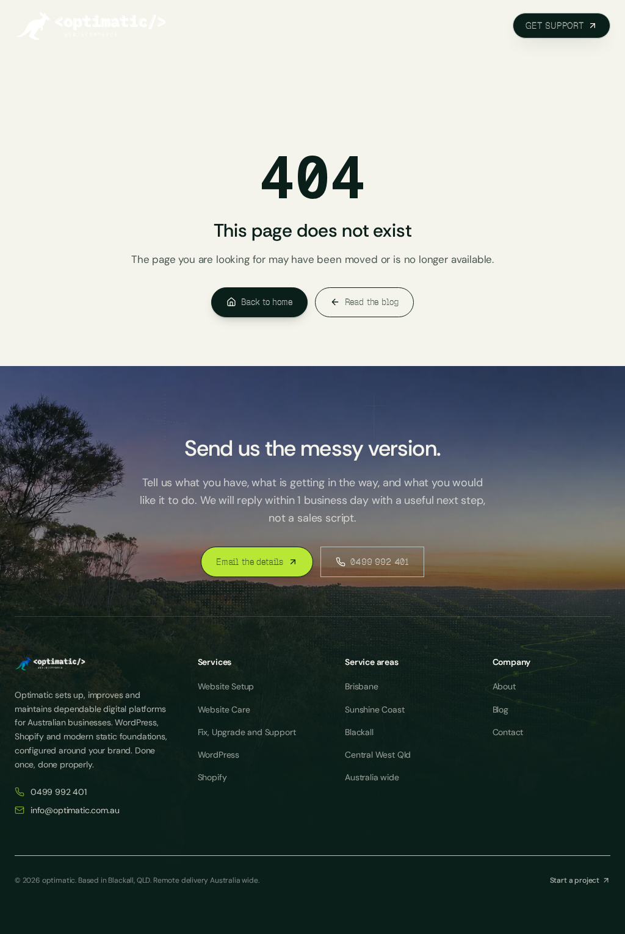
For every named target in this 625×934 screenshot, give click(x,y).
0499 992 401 (379, 561)
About (395, 25)
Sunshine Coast (375, 709)
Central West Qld (378, 754)
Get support (555, 25)
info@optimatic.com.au (75, 810)
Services (242, 25)
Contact (508, 732)
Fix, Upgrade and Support (247, 732)
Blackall (359, 732)
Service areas (322, 25)
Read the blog (372, 301)
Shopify (212, 777)
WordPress (218, 754)
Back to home (266, 301)
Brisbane (361, 686)
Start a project (574, 880)
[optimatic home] (91, 25)
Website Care (224, 709)
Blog (443, 25)
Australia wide (372, 777)
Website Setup (226, 686)
